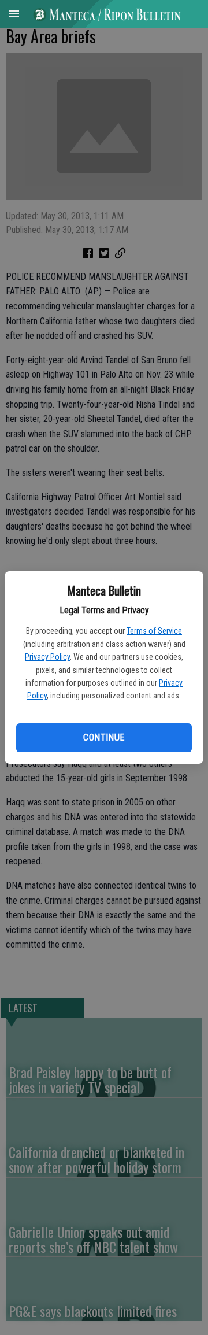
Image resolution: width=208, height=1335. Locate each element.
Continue (103, 737)
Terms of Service (154, 630)
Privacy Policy (47, 656)
